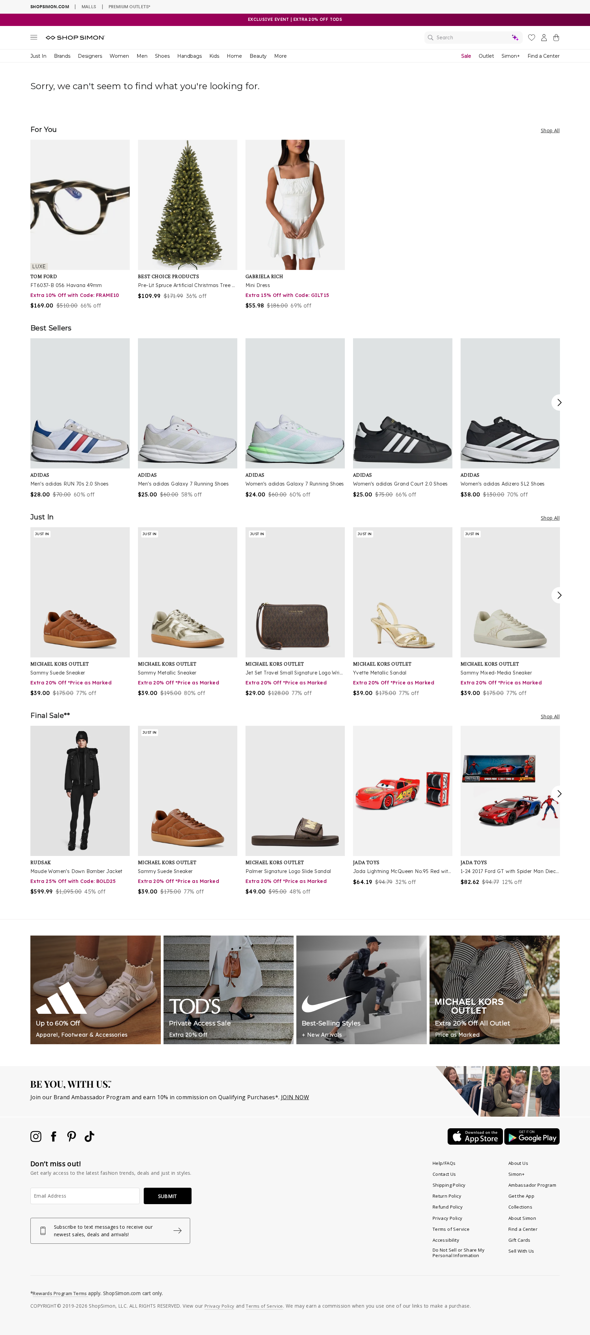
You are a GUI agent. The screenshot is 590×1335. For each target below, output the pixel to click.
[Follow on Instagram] (36, 1140)
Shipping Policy (449, 1185)
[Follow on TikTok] (89, 1140)
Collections (520, 1207)
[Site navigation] (33, 38)
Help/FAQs (444, 1163)
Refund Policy (448, 1207)
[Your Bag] (556, 39)
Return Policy (447, 1196)
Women (119, 56)
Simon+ (511, 56)
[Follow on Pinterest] (72, 1140)
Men (142, 56)
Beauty (258, 56)
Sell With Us (521, 1251)
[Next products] (559, 402)
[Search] (473, 37)
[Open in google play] (532, 1142)
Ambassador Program (532, 1185)
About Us (518, 1163)
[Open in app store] (476, 1142)
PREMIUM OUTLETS (129, 6)
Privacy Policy (448, 1218)
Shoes (162, 56)
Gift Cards (519, 1240)
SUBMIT (167, 1196)
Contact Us (444, 1174)
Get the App (521, 1196)
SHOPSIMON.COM (49, 6)
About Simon (522, 1218)
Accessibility (446, 1240)
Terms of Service (451, 1229)
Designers (90, 56)
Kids (214, 56)
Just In (38, 56)
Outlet (486, 56)
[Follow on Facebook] (54, 1140)
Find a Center (544, 56)
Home (234, 56)
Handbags (189, 56)
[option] (80, 225)
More (280, 56)
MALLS (89, 6)
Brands (62, 56)
